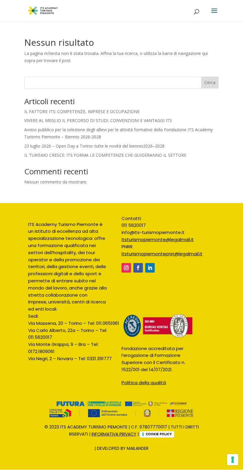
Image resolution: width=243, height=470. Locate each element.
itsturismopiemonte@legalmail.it (158, 239)
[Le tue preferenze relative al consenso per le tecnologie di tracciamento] (232, 459)
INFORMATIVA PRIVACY (114, 434)
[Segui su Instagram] (126, 268)
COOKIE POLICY (159, 434)
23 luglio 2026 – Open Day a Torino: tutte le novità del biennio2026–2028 (94, 146)
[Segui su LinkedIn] (150, 268)
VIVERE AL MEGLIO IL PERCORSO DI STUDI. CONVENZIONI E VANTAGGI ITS (98, 120)
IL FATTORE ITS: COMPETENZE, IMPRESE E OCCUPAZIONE (82, 111)
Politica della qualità (144, 382)
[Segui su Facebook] (138, 268)
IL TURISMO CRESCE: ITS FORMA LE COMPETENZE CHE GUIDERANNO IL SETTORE (105, 155)
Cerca (209, 82)
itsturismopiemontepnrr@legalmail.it (162, 254)
